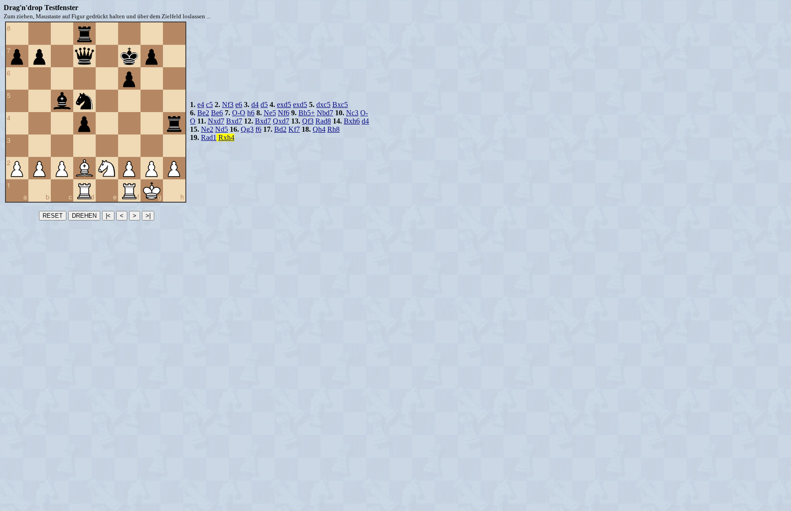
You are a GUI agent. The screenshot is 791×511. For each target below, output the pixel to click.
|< (108, 215)
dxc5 (323, 104)
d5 (264, 104)
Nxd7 (216, 121)
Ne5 (270, 113)
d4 (255, 104)
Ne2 (207, 129)
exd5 (284, 104)
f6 (258, 129)
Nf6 (283, 113)
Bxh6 (352, 121)
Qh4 (319, 129)
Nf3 (227, 104)
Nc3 (352, 113)
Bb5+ (306, 113)
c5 (209, 104)
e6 (238, 104)
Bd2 (280, 129)
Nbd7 (325, 113)
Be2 (203, 113)
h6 (251, 113)
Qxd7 (281, 121)
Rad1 (209, 137)
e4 (200, 104)
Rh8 (333, 129)
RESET (53, 215)
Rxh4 (226, 137)
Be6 (217, 113)
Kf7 (294, 129)
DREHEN (84, 215)
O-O (238, 113)
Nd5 (221, 129)
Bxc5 (340, 104)
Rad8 (323, 121)
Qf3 (308, 121)
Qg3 (247, 129)
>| (148, 215)
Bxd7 (234, 121)
